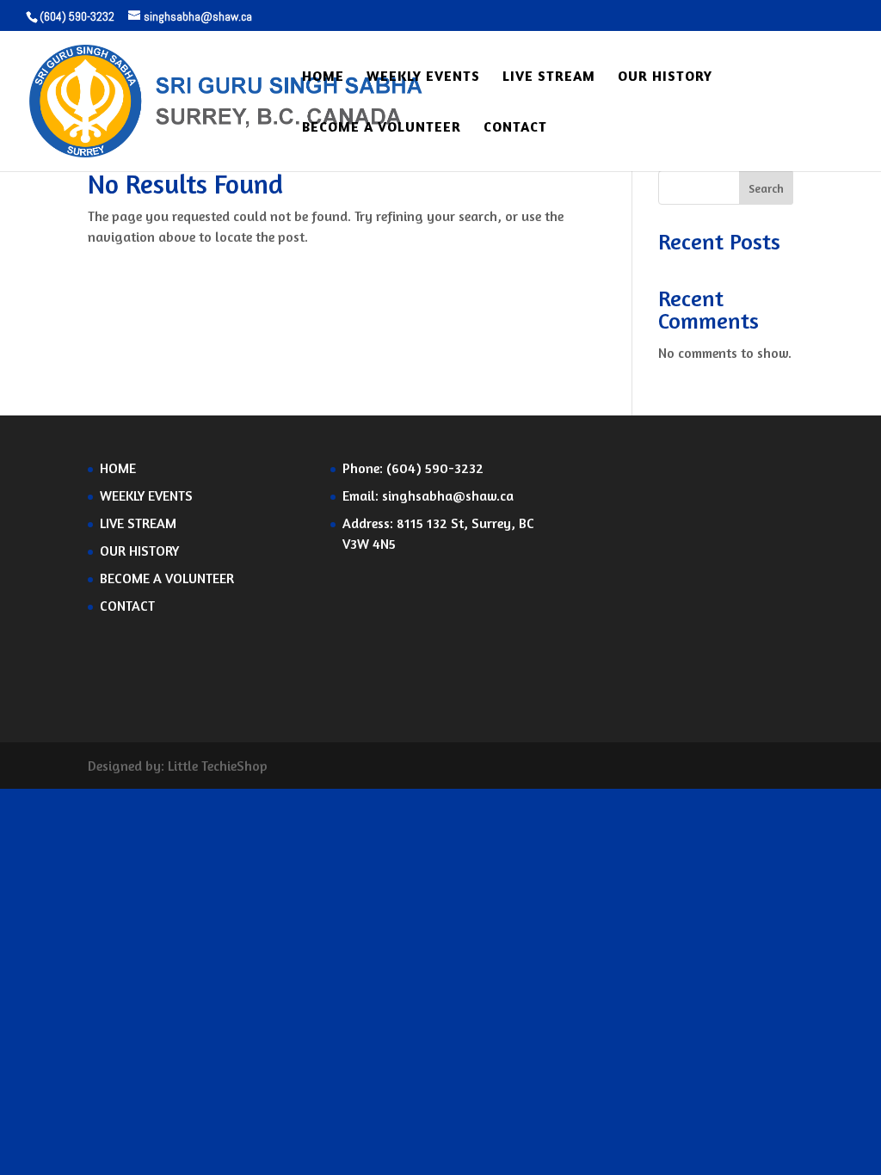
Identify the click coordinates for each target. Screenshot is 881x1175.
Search (766, 188)
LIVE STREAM (548, 77)
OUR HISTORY (665, 77)
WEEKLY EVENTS (423, 77)
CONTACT (515, 127)
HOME (323, 77)
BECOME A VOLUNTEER (381, 127)
